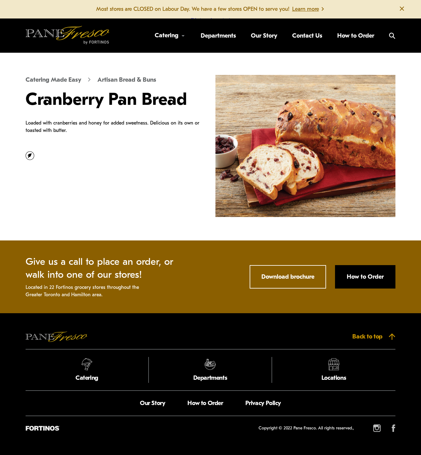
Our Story (264, 35)
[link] (67, 35)
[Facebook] (393, 428)
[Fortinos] (42, 428)
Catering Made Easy (53, 79)
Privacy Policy (263, 403)
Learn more (305, 9)
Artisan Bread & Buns (126, 79)
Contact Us (307, 35)
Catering (166, 35)
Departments (218, 35)
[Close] (402, 9)
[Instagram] (377, 428)
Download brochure (287, 276)
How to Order (355, 35)
